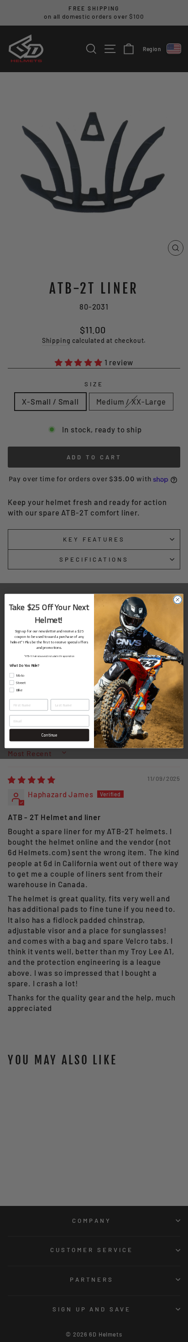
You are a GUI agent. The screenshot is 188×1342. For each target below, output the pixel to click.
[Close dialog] (177, 599)
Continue (49, 735)
